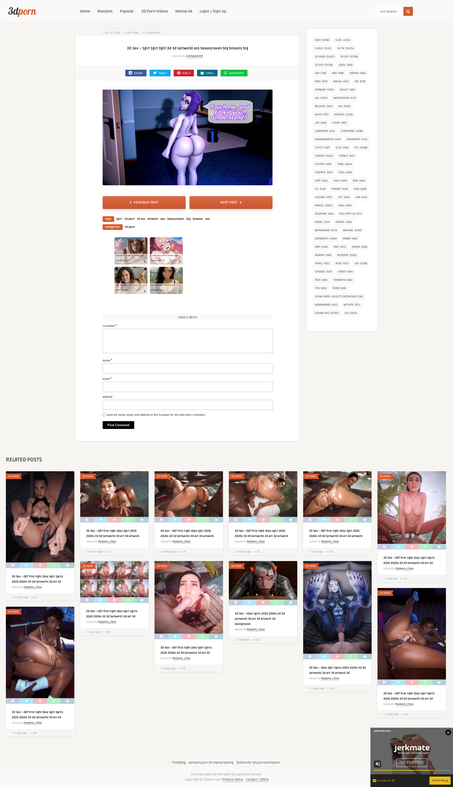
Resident (347, 255)
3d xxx (141, 219)
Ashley (347, 89)
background (344, 97)
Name (107, 360)
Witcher (352, 304)
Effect (322, 147)
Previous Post (146, 202)
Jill (320, 188)
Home (85, 11)
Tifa (321, 288)
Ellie (342, 147)
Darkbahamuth (328, 139)
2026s (345, 64)
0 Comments (152, 32)
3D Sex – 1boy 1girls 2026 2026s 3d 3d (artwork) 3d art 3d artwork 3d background (260, 619)
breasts (198, 219)
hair (359, 180)
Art (360, 81)
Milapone (324, 213)
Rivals (322, 263)
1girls (323, 48)
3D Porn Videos (154, 11)
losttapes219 (194, 56)
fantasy (324, 155)
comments (325, 131)
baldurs (323, 106)
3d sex (349, 56)
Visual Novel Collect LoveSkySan (339, 296)
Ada (320, 73)
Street (345, 271)
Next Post (228, 202)
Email (107, 378)
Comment (110, 326)
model (322, 222)
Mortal (344, 222)
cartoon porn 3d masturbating (210, 763)
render (323, 255)
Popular (127, 11)
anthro (358, 73)
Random (105, 11)
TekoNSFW (342, 279)
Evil (360, 147)
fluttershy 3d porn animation (258, 763)
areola (341, 81)
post (339, 246)
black (321, 114)
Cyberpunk (352, 131)
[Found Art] (327, 313)
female (347, 155)
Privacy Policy (232, 780)
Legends (323, 197)
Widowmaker (326, 304)
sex (207, 219)
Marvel (323, 205)
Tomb (339, 288)
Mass (345, 205)
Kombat (339, 188)
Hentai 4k (183, 11)
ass (162, 219)
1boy (322, 40)
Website (107, 396)
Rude (342, 263)
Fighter (323, 164)
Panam (350, 238)
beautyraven (175, 219)
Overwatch (326, 238)
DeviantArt (357, 139)
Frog (345, 172)
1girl (119, 219)
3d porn (129, 219)
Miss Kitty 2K (350, 213)
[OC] (351, 313)
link (361, 197)
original (352, 230)
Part (321, 246)
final (344, 164)
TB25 (321, 279)
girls (340, 180)
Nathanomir (326, 230)
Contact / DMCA (257, 780)
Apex (321, 81)
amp (338, 73)
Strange (323, 271)
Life (343, 197)
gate (321, 180)
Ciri (320, 122)
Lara (360, 188)
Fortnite (324, 172)
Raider (359, 246)
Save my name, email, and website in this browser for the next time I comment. (156, 414)
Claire (339, 122)
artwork (152, 219)
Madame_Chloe (33, 587)
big (188, 219)
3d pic (345, 48)
